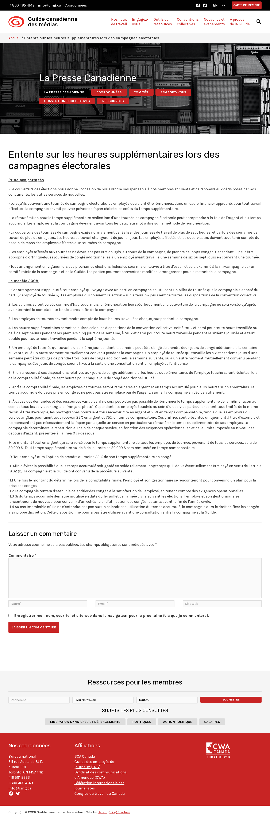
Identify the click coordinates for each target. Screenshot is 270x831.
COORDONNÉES (109, 92)
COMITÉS (141, 92)
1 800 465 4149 (22, 5)
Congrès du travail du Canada (99, 793)
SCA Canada (84, 756)
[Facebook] (198, 5)
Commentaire (22, 555)
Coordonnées (76, 5)
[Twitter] (205, 5)
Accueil (14, 38)
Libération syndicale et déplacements (85, 722)
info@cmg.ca (49, 5)
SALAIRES (212, 722)
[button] (247, 5)
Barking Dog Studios (114, 812)
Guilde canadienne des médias (53, 22)
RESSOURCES (113, 101)
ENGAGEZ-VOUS (173, 92)
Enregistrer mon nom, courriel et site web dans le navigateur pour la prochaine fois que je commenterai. (111, 615)
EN (215, 5)
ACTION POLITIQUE (177, 722)
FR (223, 5)
